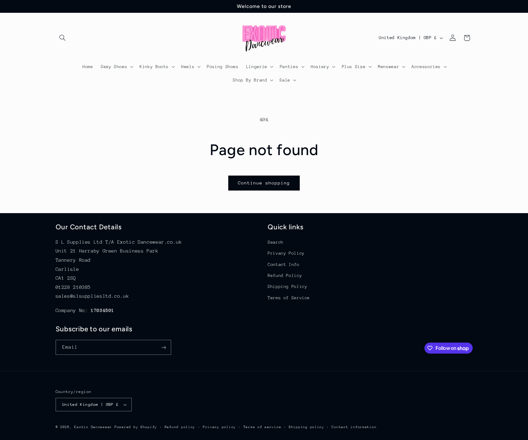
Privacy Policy (286, 253)
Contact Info (283, 264)
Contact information (354, 427)
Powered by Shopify (136, 427)
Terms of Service (289, 297)
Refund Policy (285, 275)
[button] (63, 38)
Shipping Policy (287, 286)
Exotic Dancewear (93, 427)
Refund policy (180, 427)
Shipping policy (306, 427)
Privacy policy (219, 427)
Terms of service (262, 427)
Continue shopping (264, 182)
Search (276, 242)
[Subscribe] (163, 347)
